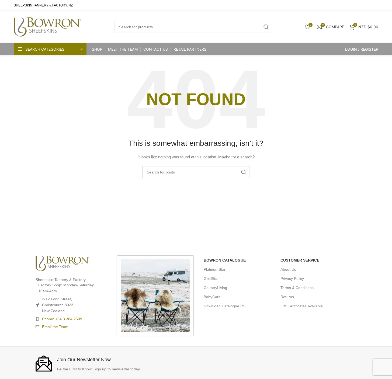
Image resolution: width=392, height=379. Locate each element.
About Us (288, 269)
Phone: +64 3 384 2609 (62, 319)
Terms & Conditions (297, 288)
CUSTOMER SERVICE (299, 260)
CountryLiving (215, 288)
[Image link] (62, 263)
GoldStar (211, 278)
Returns (287, 297)
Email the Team (55, 327)
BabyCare (212, 297)
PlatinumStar (215, 269)
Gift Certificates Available (301, 306)
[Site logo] (47, 27)
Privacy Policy (292, 278)
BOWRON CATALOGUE (225, 260)
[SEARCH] (244, 172)
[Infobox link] (114, 363)
